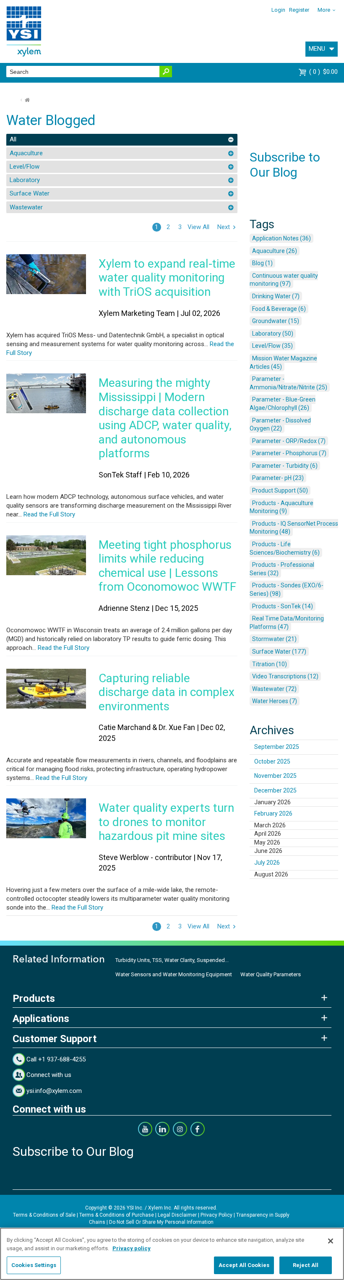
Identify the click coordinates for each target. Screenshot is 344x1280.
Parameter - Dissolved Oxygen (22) (280, 424)
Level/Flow (24, 166)
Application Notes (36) (281, 238)
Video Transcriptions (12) (285, 676)
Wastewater (26, 207)
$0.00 (324, 72)
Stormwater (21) (274, 639)
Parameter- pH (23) (278, 477)
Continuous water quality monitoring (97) (284, 279)
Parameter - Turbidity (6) (285, 465)
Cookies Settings (33, 1265)
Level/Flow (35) (272, 345)
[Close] (330, 1241)
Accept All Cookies (244, 1265)
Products (34, 998)
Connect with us (48, 1075)
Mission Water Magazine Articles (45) (283, 362)
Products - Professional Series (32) (282, 568)
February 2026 (273, 813)
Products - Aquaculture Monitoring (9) (281, 507)
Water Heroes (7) (274, 701)
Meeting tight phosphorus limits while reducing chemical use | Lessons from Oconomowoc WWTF (167, 566)
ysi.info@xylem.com (54, 1091)
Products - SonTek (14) (282, 606)
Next (223, 227)
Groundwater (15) (275, 321)
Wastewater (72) (274, 689)
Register (299, 10)
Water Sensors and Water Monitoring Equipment (173, 974)
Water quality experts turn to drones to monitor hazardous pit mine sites (166, 822)
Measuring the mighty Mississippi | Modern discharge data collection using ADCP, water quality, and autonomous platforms (165, 418)
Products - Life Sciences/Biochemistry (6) (285, 548)
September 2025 (276, 746)
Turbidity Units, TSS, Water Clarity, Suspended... (172, 960)
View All (198, 227)
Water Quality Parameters (270, 974)
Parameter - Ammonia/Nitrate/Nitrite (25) (288, 383)
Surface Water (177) (279, 651)
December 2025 (275, 790)
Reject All (305, 1265)
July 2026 (267, 862)
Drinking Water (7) (276, 296)
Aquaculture (26, 153)
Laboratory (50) (272, 333)
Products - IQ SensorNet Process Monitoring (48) (294, 527)
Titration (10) (269, 664)
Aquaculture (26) (274, 251)
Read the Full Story (48, 514)
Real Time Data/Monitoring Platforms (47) (287, 622)
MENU (317, 48)
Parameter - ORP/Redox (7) (289, 441)
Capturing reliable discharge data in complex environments (167, 692)
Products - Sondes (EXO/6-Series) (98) (286, 589)
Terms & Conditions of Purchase (116, 1215)
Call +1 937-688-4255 (56, 1059)
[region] (172, 1254)
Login (278, 10)
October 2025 (272, 761)
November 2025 (275, 775)
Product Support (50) (280, 490)
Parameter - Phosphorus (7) (289, 453)
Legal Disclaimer (177, 1215)
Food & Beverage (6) (279, 308)
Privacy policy (131, 1248)
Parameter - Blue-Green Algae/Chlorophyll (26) (282, 403)
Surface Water (30, 193)
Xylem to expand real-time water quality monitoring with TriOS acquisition (167, 278)
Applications (41, 1019)
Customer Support (54, 1039)
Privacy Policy (216, 1215)
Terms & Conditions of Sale (44, 1215)
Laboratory (25, 180)
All (13, 139)
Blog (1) (262, 263)
